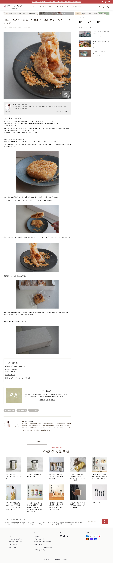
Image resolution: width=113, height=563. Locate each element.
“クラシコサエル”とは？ (16, 539)
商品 (34, 7)
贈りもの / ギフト (46, 7)
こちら (30, 378)
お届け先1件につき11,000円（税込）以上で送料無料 (56, 2)
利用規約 (37, 536)
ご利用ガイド (13, 544)
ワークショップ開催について (43, 547)
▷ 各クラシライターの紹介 (61, 111)
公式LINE (68, 522)
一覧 (47, 400)
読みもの (60, 7)
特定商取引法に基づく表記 (42, 542)
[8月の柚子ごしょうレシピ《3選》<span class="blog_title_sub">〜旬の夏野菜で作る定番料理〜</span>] (85, 53)
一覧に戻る (38, 442)
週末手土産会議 (22, 104)
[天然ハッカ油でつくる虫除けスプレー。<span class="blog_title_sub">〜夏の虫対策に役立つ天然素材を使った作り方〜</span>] (85, 34)
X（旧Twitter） (48, 522)
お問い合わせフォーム (41, 550)
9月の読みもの (47, 391)
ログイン (11, 536)
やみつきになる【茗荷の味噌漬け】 (101, 44)
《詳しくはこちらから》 (69, 524)
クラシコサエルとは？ (74, 7)
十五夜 (6, 118)
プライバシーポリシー (41, 539)
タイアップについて (40, 544)
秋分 (21, 121)
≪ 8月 (42, 400)
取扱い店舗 (12, 547)
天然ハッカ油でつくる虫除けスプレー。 (101, 34)
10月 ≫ (53, 400)
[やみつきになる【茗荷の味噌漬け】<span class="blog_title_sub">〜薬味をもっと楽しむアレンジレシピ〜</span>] (85, 43)
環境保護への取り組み (15, 542)
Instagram (16, 522)
